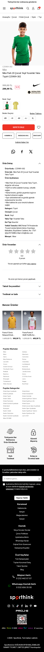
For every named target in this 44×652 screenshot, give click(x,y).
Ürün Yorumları (9, 244)
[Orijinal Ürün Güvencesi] (34, 92)
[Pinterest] (31, 606)
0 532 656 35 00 (24, 587)
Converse (25, 357)
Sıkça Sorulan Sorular (22, 530)
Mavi (4, 354)
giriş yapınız (31, 264)
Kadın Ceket (7, 411)
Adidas (24, 352)
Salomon (6, 376)
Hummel (25, 366)
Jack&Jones (26, 371)
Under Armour (7, 366)
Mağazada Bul (23, 135)
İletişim (22, 512)
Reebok (5, 371)
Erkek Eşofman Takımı (29, 398)
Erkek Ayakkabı (8, 394)
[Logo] (16, 8)
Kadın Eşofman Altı (28, 413)
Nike (4, 69)
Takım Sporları (22, 566)
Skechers (25, 354)
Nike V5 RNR (7, 418)
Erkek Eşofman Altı (28, 401)
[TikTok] (17, 606)
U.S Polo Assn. (27, 376)
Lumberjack (26, 364)
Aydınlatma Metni (22, 537)
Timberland (7, 381)
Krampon (6, 408)
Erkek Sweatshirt (27, 394)
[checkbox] (4, 484)
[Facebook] (22, 606)
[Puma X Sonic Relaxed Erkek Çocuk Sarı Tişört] (12, 335)
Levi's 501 (25, 416)
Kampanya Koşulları (22, 548)
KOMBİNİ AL (8, 135)
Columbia (25, 362)
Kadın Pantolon (8, 413)
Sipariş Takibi (22, 498)
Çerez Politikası (22, 534)
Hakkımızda (22, 508)
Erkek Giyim (26, 403)
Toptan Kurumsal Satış (22, 563)
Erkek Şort (6, 406)
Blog (22, 570)
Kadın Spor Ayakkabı (29, 408)
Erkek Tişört (7, 396)
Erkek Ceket (7, 398)
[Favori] (39, 127)
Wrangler (6, 379)
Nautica (5, 374)
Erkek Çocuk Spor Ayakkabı (31, 406)
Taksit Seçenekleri (11, 286)
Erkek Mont (26, 391)
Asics (24, 374)
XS (5, 118)
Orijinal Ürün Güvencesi (22, 544)
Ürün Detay (7, 163)
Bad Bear (25, 384)
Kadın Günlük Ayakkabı (10, 416)
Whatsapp (37, 135)
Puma (24, 359)
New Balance (7, 359)
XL (33, 118)
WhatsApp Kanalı (22, 541)
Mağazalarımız (22, 515)
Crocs (5, 364)
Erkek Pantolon (8, 401)
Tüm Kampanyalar (22, 559)
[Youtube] (35, 606)
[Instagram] (9, 606)
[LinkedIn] (26, 606)
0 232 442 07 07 (24, 578)
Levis (24, 379)
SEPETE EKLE (18, 127)
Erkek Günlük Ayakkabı (10, 403)
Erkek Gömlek (26, 396)
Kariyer (22, 519)
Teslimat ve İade (10, 294)
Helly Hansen (7, 384)
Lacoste (5, 362)
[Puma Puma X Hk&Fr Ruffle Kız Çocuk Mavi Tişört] (32, 335)
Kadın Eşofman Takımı (29, 411)
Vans (4, 357)
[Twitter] (13, 606)
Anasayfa (6, 17)
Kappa (24, 381)
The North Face (8, 369)
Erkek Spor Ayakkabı (9, 391)
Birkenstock (26, 369)
